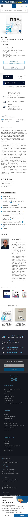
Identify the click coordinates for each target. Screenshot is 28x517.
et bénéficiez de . (14, 1)
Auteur (4, 234)
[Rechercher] (25, 10)
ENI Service (6, 492)
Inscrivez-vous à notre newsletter (13, 362)
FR (3, 465)
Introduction (6, 196)
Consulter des (14, 62)
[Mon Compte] (25, 6)
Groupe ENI (6, 477)
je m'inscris (14, 369)
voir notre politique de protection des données (13, 362)
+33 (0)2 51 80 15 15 (15, 348)
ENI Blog (5, 485)
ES (7, 465)
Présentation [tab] (6, 128)
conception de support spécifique (16, 336)
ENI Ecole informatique (9, 469)
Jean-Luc (5, 44)
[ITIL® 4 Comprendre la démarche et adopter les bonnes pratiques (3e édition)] (16, 294)
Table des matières (8, 193)
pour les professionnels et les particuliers (14, 342)
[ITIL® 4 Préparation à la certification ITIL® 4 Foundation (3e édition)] (6, 294)
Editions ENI (14, 6)
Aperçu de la (14, 67)
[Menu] (2, 6)
